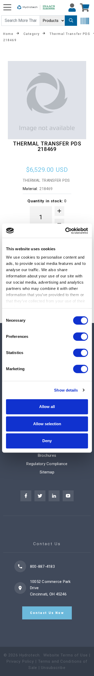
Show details (66, 390)
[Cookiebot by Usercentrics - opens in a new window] (66, 230)
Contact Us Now (47, 613)
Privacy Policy (20, 661)
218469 (9, 40)
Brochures (47, 455)
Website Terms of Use (65, 655)
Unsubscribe (53, 667)
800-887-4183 (42, 566)
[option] (47, 100)
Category (32, 33)
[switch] (80, 336)
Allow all (47, 406)
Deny (47, 441)
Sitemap (47, 472)
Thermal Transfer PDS (70, 33)
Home (8, 33)
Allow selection (47, 424)
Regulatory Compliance (46, 463)
